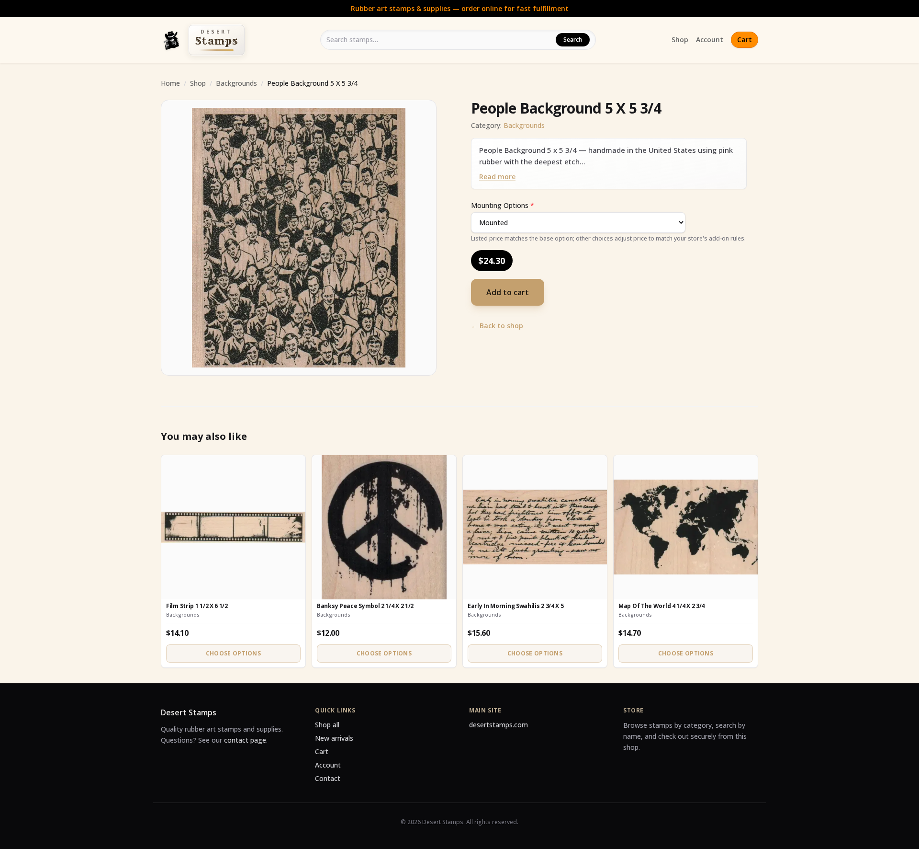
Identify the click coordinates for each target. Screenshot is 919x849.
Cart (744, 39)
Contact (327, 778)
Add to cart (507, 292)
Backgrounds (236, 83)
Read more (497, 176)
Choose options (233, 653)
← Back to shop (497, 325)
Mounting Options (502, 205)
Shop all (327, 724)
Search (572, 39)
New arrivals (334, 738)
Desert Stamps (188, 712)
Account (709, 39)
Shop (680, 39)
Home (170, 83)
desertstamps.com (498, 724)
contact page (245, 740)
